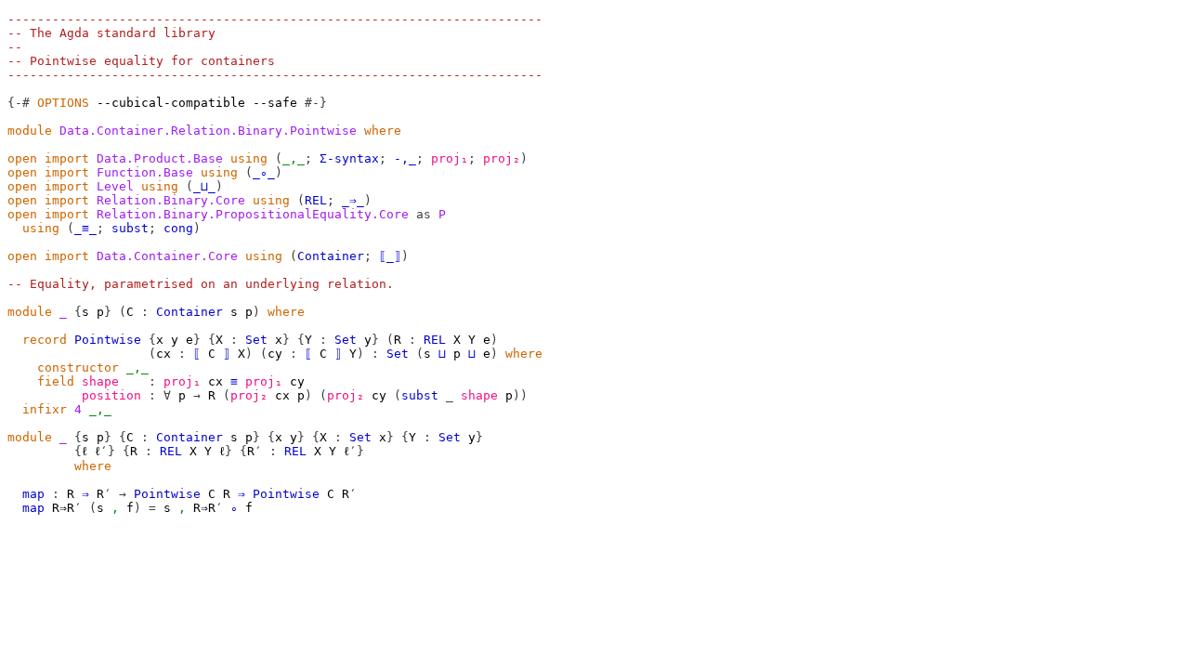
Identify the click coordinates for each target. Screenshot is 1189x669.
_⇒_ (353, 200)
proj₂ (501, 158)
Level (115, 186)
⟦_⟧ (390, 256)
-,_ (405, 158)
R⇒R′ (67, 508)
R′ (254, 451)
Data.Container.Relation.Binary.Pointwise (208, 131)
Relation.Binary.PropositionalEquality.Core (253, 214)
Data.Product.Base (160, 158)
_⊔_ (204, 186)
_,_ (293, 158)
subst (130, 228)
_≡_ (85, 228)
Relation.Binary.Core (171, 200)
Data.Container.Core (167, 256)
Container (330, 256)
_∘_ (264, 172)
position (111, 395)
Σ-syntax (349, 158)
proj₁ (449, 158)
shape (100, 381)
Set (256, 340)
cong (178, 228)
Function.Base (145, 172)
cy (275, 354)
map (33, 494)
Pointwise (107, 340)
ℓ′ (101, 451)
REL (316, 200)
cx (163, 354)
